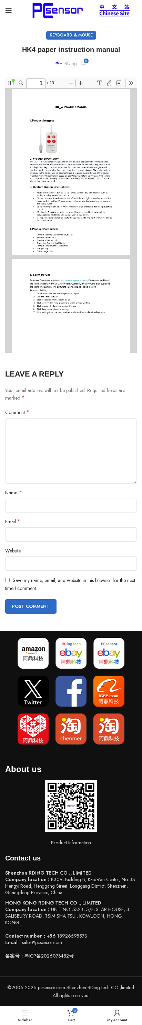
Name (13, 492)
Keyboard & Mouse (71, 35)
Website (13, 550)
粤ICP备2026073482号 (49, 955)
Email (12, 521)
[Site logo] (56, 9)
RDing (70, 63)
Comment (17, 412)
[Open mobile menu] (9, 10)
